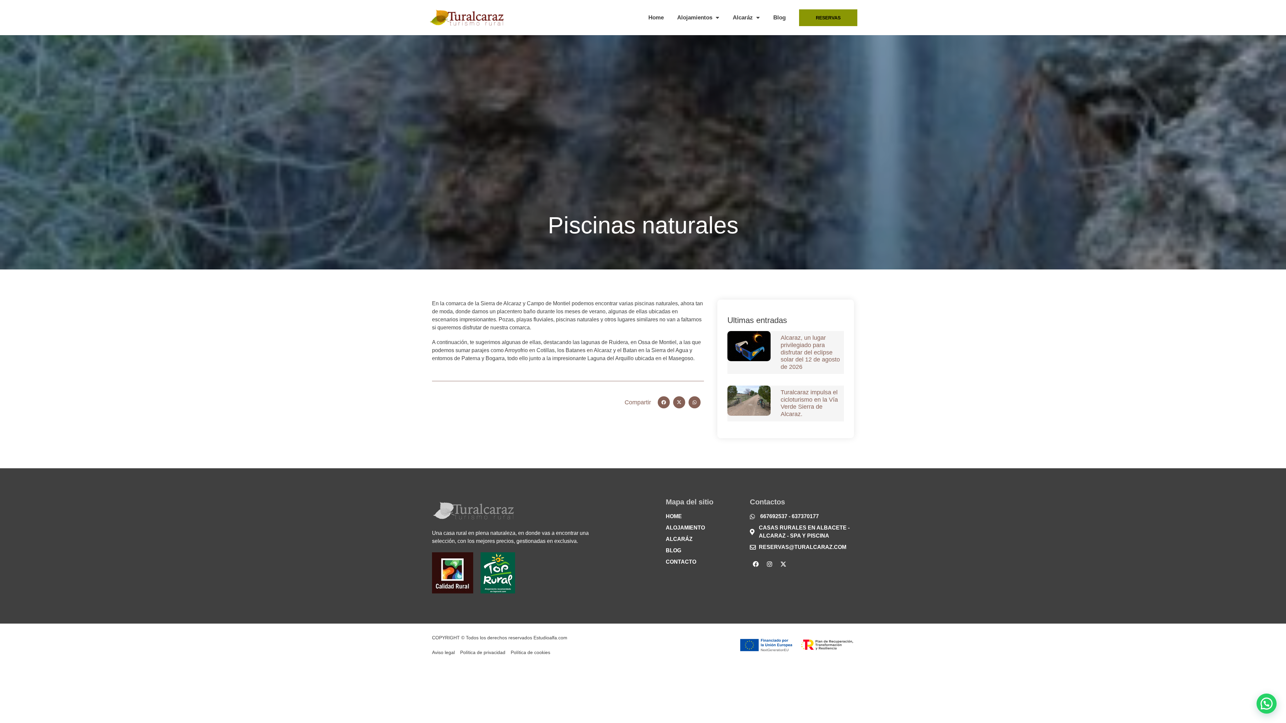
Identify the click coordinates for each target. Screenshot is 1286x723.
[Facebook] (756, 564)
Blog (779, 17)
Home (656, 17)
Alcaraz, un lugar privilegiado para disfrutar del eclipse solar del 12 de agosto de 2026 (810, 352)
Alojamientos (694, 17)
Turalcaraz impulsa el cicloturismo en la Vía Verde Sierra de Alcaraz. (809, 403)
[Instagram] (770, 564)
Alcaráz (743, 17)
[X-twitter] (783, 564)
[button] (664, 402)
